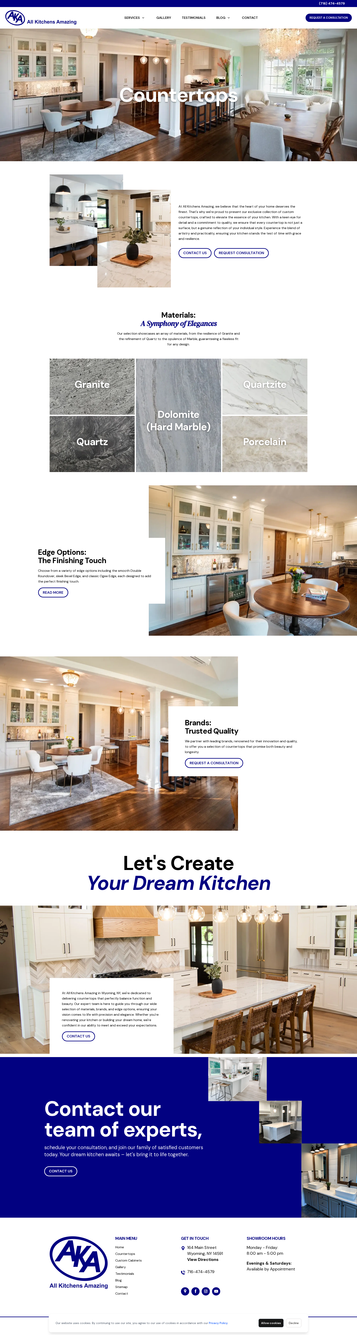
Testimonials (194, 18)
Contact (250, 18)
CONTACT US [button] (78, 1036)
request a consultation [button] (214, 763)
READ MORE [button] (53, 592)
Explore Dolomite (179, 439)
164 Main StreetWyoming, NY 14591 (205, 1253)
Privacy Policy (218, 1323)
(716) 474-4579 (332, 3)
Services (132, 18)
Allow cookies (271, 1323)
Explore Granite (92, 403)
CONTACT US (195, 252)
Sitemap (121, 1287)
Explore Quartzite (265, 403)
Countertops (125, 1254)
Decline (294, 1323)
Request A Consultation (328, 17)
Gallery (163, 18)
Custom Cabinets (128, 1260)
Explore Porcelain (265, 461)
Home (119, 1247)
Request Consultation (241, 252)
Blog (220, 18)
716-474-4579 (200, 1271)
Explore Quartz (92, 461)
